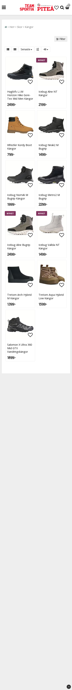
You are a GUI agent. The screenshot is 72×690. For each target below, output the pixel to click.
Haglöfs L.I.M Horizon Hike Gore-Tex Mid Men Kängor (20, 95)
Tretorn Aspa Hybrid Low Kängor (51, 296)
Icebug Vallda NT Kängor (49, 246)
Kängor (29, 27)
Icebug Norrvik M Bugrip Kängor (17, 196)
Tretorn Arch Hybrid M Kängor (19, 296)
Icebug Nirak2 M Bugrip (49, 146)
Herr (12, 27)
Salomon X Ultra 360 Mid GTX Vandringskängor (19, 348)
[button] (56, 7)
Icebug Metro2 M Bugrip (49, 196)
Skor (19, 27)
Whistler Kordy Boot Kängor (19, 146)
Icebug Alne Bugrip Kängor (18, 246)
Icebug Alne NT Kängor (48, 93)
